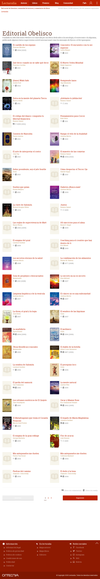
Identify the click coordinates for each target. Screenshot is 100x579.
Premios (45, 3)
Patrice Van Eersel (19, 456)
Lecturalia (4, 12)
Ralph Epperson (65, 65)
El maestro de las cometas (72, 151)
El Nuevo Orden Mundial (71, 62)
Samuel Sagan (65, 172)
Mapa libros (44, 551)
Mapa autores (44, 547)
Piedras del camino (22, 471)
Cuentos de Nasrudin (22, 133)
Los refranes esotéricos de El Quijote (30, 400)
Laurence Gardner (19, 243)
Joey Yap (16, 154)
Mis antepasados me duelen (26, 453)
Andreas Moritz (65, 136)
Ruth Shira (64, 118)
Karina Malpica (18, 189)
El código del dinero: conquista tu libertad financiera (28, 117)
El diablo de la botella (70, 347)
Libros (34, 3)
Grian (15, 172)
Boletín (78, 562)
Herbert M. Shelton (66, 261)
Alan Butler (17, 314)
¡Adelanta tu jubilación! (71, 98)
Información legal (13, 547)
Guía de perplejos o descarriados (28, 275)
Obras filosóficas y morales (25, 347)
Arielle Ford (17, 83)
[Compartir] (85, 3)
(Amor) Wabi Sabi (21, 80)
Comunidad (68, 3)
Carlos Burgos (65, 50)
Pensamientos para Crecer (72, 116)
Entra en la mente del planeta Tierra (30, 98)
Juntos (63, 204)
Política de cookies (14, 555)
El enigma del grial (21, 240)
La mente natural (68, 382)
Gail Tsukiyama (18, 385)
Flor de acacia (67, 435)
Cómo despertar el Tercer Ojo (73, 169)
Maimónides (17, 278)
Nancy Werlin (17, 225)
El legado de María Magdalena (74, 418)
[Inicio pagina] (97, 543)
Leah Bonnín (64, 438)
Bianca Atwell (17, 101)
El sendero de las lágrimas (72, 311)
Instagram (79, 555)
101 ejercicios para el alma (72, 222)
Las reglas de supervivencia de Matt (29, 222)
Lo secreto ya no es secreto (72, 275)
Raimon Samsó (65, 101)
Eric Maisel (64, 245)
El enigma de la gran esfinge (26, 435)
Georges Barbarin (19, 438)
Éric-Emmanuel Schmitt (68, 403)
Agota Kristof (17, 332)
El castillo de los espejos (24, 45)
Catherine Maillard (67, 456)
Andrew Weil (64, 385)
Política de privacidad (15, 551)
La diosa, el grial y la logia (25, 311)
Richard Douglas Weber (21, 207)
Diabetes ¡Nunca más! (70, 187)
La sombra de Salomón (23, 364)
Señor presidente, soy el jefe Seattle (29, 169)
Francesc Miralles (19, 47)
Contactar (10, 565)
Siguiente (80, 498)
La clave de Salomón (22, 204)
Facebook (80, 547)
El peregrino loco (68, 364)
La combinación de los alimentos (75, 258)
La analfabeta (19, 329)
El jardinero (65, 329)
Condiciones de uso (14, 558)
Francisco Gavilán (19, 65)
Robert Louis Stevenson (68, 349)
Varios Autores (18, 136)
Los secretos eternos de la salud (28, 258)
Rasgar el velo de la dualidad (73, 133)
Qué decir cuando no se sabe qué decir (31, 62)
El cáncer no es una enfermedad (75, 293)
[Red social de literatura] (9, 3)
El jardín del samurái (22, 382)
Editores (42, 555)
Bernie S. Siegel (65, 225)
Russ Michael (65, 278)
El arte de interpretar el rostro (27, 151)
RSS (77, 558)
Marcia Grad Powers (20, 423)
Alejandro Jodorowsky (21, 474)
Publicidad (10, 562)
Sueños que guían (21, 187)
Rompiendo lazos (68, 80)
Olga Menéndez (65, 83)
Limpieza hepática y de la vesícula (29, 293)
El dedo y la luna (68, 471)
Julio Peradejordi (19, 403)
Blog (57, 3)
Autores (24, 3)
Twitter (79, 551)
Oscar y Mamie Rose (69, 400)
